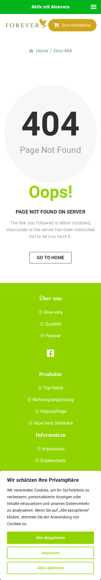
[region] (50, 525)
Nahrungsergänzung (53, 399)
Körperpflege (53, 411)
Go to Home (50, 257)
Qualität (53, 324)
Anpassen (50, 553)
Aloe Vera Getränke (53, 423)
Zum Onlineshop (76, 25)
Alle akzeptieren (50, 537)
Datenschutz (53, 460)
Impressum (53, 449)
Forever (53, 335)
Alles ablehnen (50, 568)
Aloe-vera (53, 312)
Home (42, 50)
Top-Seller (53, 387)
